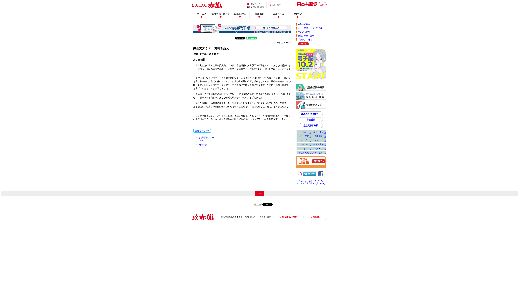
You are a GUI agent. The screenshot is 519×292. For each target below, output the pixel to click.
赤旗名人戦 (304, 152)
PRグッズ (297, 14)
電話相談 (259, 14)
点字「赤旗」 (318, 152)
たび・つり (304, 144)
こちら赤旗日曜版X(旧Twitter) (311, 183)
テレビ (304, 140)
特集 (304, 132)
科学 (304, 148)
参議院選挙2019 (206, 137)
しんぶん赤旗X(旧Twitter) (311, 180)
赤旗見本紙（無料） (311, 113)
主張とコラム (240, 14)
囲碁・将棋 (278, 14)
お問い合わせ (254, 4)
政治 (201, 141)
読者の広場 (318, 144)
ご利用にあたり (251, 217)
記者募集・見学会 (220, 14)
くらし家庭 (304, 136)
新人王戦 (318, 148)
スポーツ (318, 140)
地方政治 (203, 144)
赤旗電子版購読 (310, 125)
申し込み (201, 14)
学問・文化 (318, 132)
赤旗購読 (311, 119)
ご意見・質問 (265, 217)
